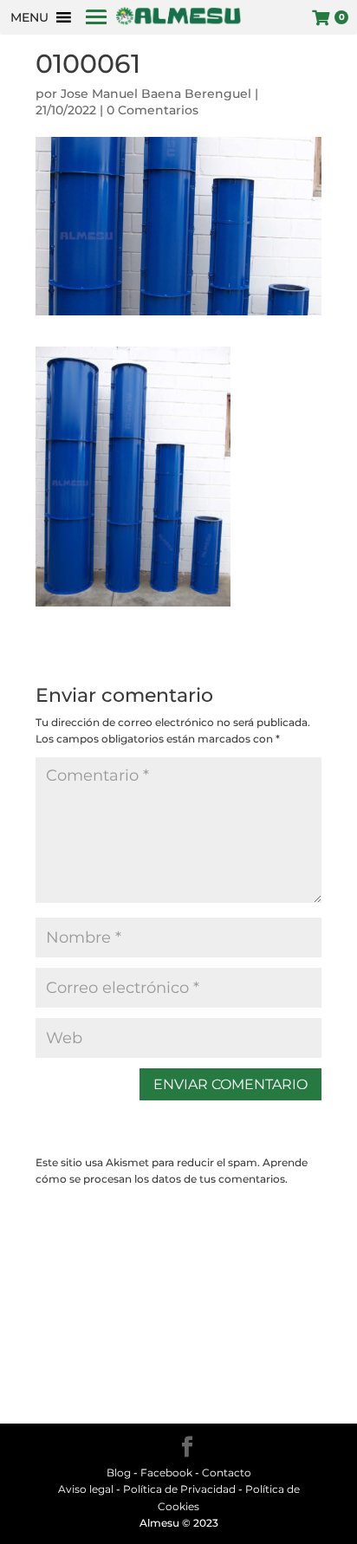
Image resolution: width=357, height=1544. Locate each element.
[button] (29, 17)
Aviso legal (86, 1488)
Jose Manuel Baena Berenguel (156, 93)
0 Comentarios (152, 110)
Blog (119, 1472)
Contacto (226, 1472)
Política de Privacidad (179, 1488)
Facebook (166, 1472)
